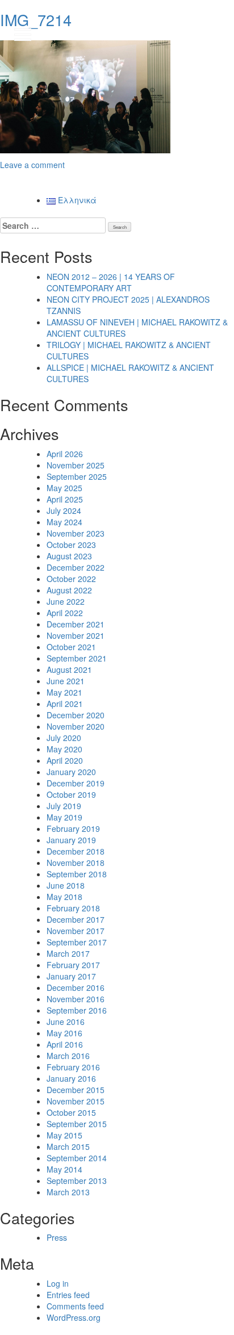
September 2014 (77, 1158)
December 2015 (76, 1089)
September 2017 (77, 942)
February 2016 (73, 1067)
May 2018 (64, 896)
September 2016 (77, 1010)
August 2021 (69, 669)
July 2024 (64, 510)
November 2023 (76, 533)
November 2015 (76, 1101)
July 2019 (64, 805)
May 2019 (64, 817)
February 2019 (73, 828)
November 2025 (76, 465)
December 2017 (76, 919)
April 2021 (65, 703)
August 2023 (69, 556)
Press (57, 1237)
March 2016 (68, 1055)
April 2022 (65, 612)
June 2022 (66, 601)
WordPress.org (74, 1317)
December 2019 (76, 783)
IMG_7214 (36, 20)
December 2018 (76, 851)
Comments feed (75, 1306)
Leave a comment (32, 164)
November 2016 (76, 999)
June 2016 (66, 1021)
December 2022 (76, 567)
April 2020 (65, 760)
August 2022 (69, 590)
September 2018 (77, 874)
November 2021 (76, 635)
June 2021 (66, 681)
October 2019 (71, 794)
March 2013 (68, 1192)
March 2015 (68, 1146)
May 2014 (64, 1169)
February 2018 (73, 908)
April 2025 (65, 499)
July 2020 (64, 737)
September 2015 (77, 1123)
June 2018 (66, 885)
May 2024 (64, 522)
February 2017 (73, 964)
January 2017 (71, 976)
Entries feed (68, 1294)
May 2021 (64, 692)
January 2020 (71, 771)
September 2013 (77, 1180)
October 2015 (71, 1112)
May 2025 (64, 487)
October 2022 (71, 578)
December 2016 (76, 987)
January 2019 (71, 840)
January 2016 (71, 1078)
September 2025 (77, 476)
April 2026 (65, 453)
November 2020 (76, 726)
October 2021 (71, 646)
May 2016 (64, 1033)
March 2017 (68, 953)
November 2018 (76, 862)
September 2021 (77, 658)
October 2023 (71, 544)
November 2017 (76, 930)
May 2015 (64, 1135)
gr (214, 34)
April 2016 (65, 1044)
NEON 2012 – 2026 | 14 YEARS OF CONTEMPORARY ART (111, 282)
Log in (58, 1283)
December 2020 (76, 715)
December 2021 (76, 624)
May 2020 (64, 749)
